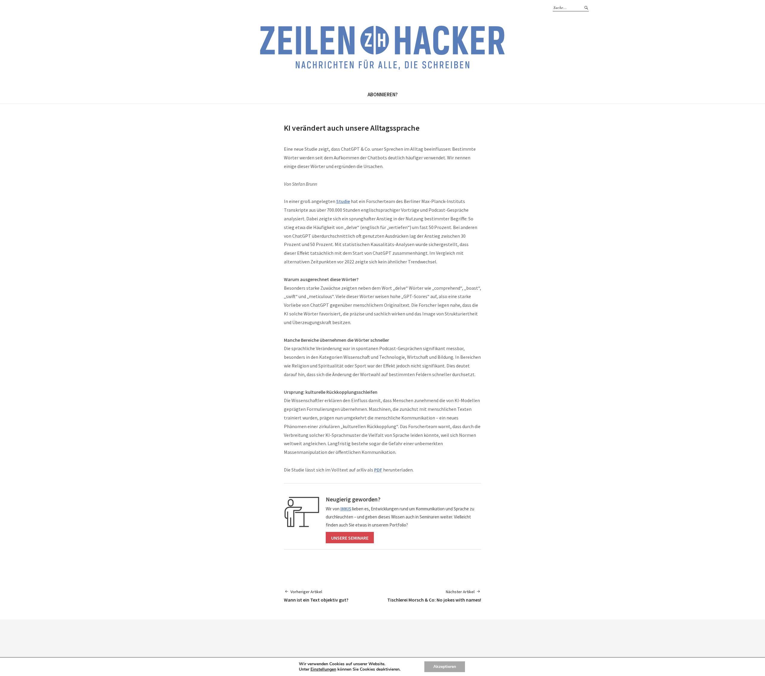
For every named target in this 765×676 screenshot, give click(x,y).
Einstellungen (323, 669)
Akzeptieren (444, 666)
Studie (343, 201)
